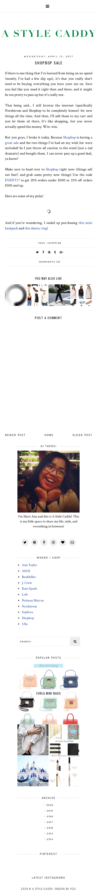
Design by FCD (65, 889)
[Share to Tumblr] (55, 252)
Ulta (25, 624)
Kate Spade (29, 588)
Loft (25, 594)
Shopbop (69, 137)
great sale (12, 142)
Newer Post (15, 435)
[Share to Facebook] (44, 252)
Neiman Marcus (33, 600)
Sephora (27, 612)
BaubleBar (29, 577)
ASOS (26, 571)
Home (49, 435)
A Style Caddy (42, 889)
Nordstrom (29, 606)
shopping (54, 243)
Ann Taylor (29, 565)
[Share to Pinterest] (49, 252)
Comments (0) (50, 261)
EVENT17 (12, 180)
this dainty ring (36, 228)
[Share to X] (37, 252)
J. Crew (27, 583)
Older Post (82, 435)
